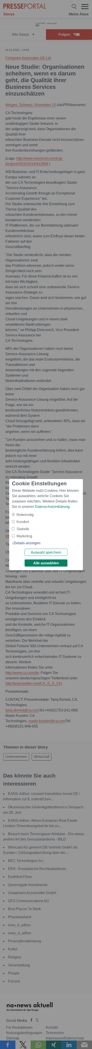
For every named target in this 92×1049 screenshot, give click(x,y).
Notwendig (25, 515)
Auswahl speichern (46, 552)
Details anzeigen (27, 543)
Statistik (23, 529)
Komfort (23, 522)
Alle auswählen (46, 563)
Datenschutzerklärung (52, 507)
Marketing (24, 536)
